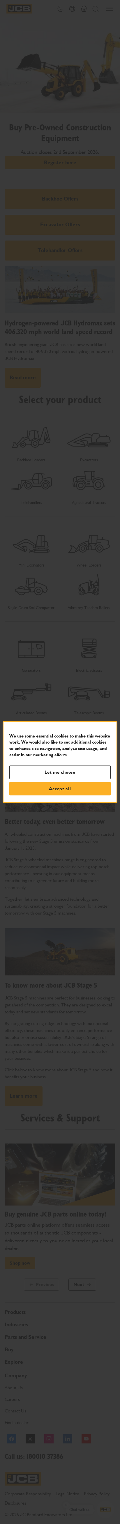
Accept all (60, 788)
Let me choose (60, 772)
